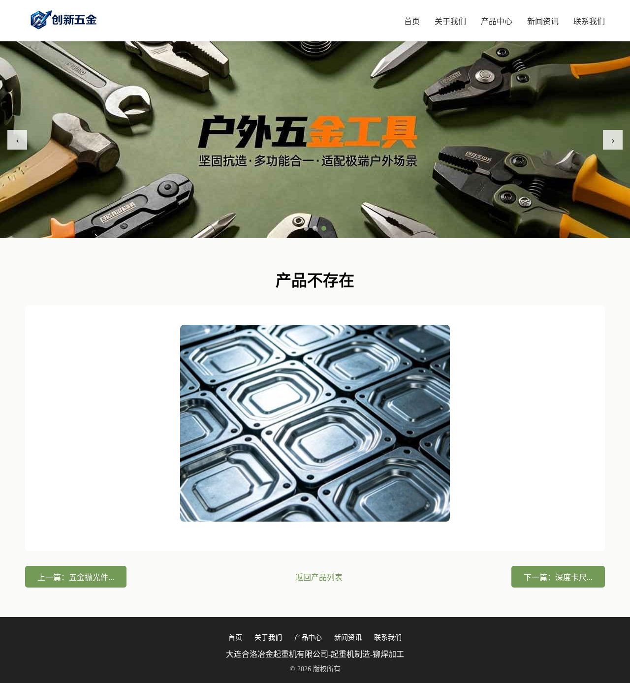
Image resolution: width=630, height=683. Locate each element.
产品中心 (496, 21)
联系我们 (589, 21)
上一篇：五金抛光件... (75, 577)
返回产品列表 (319, 577)
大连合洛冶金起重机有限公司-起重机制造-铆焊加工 (315, 654)
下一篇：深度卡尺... (558, 577)
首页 (412, 21)
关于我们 (450, 21)
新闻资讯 (543, 21)
